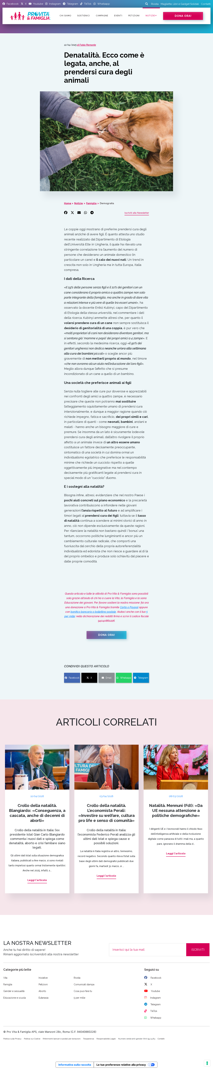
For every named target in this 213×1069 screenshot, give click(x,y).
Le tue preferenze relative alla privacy (121, 1064)
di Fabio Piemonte (86, 45)
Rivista (155, 3)
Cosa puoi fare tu (83, 991)
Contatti (206, 3)
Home (67, 203)
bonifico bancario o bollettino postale (93, 611)
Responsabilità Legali (106, 1039)
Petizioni (43, 984)
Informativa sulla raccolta (74, 1064)
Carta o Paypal (129, 607)
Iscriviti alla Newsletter (136, 212)
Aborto (42, 991)
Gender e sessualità (13, 991)
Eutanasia (43, 997)
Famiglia (91, 203)
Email (108, 677)
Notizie (150, 15)
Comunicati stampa (84, 984)
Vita (5, 977)
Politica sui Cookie (32, 1039)
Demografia (107, 203)
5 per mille (79, 997)
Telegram (143, 677)
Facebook (74, 677)
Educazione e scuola (14, 997)
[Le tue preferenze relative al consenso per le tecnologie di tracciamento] (207, 1063)
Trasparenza (88, 1039)
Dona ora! (183, 15)
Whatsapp (125, 677)
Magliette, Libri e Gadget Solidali (180, 3)
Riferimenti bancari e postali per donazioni (62, 1039)
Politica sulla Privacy (12, 1039)
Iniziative (43, 977)
